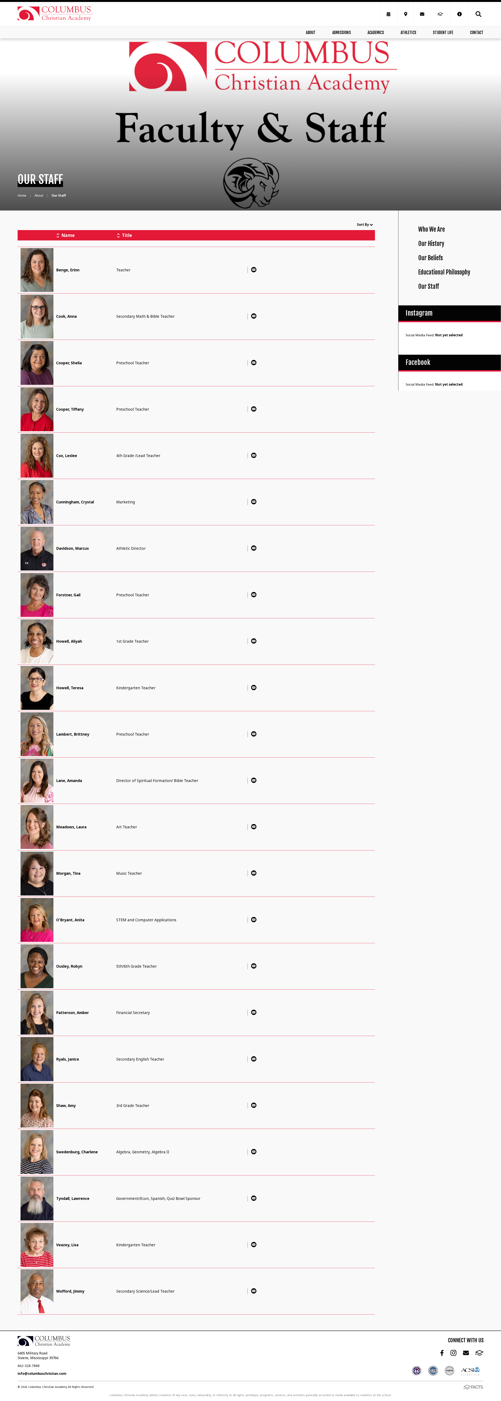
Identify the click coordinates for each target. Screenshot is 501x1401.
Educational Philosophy (444, 272)
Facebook (441, 1352)
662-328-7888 (29, 1365)
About (310, 32)
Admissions (341, 32)
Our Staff (428, 286)
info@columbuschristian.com (42, 1373)
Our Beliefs (430, 258)
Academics (376, 32)
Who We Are (431, 229)
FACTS (479, 1352)
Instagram (453, 1352)
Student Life (443, 32)
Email (465, 1352)
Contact (476, 32)
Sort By (363, 224)
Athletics (408, 32)
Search (476, 14)
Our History (431, 243)
